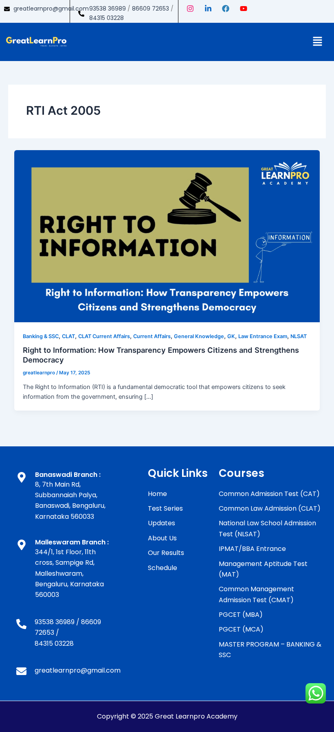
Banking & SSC (41, 336)
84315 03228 (106, 18)
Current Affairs (152, 336)
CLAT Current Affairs (104, 336)
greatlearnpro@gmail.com (51, 8)
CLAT (68, 336)
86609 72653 (150, 8)
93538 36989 (107, 8)
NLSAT (298, 336)
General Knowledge (199, 336)
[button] (318, 41)
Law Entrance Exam (262, 336)
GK (231, 336)
